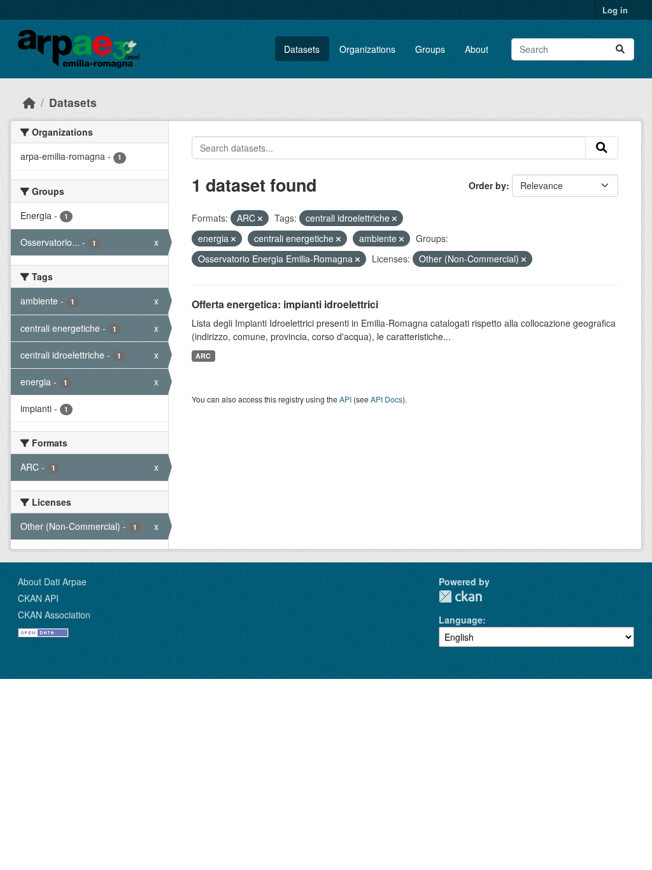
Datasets (302, 49)
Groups (430, 49)
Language (461, 619)
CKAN (460, 596)
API (345, 399)
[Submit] (620, 49)
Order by (487, 185)
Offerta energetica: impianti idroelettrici (285, 304)
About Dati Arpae (52, 581)
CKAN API (38, 598)
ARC (203, 355)
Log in (615, 10)
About (476, 49)
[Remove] (260, 218)
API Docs (386, 399)
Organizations (367, 49)
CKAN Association (54, 614)
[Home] (29, 102)
